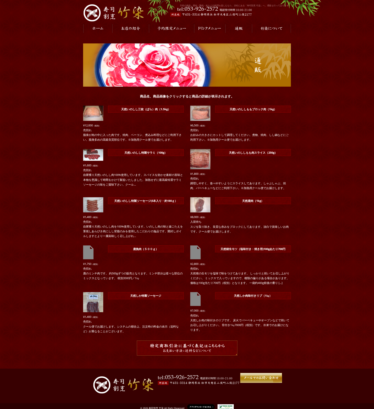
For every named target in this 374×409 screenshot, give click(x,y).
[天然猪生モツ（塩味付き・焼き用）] (195, 257)
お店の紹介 (130, 28)
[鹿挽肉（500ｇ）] (88, 257)
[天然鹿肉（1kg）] (200, 210)
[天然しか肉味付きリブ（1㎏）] (195, 304)
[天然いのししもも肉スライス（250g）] (200, 167)
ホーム (97, 28)
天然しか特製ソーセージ (145, 296)
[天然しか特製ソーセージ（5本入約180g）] (93, 310)
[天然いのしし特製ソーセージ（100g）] (93, 210)
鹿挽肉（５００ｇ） (145, 249)
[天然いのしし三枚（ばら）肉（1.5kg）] (93, 118)
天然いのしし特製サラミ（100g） (145, 152)
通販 (238, 28)
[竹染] (113, 12)
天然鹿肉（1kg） (253, 201)
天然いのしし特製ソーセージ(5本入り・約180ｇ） (145, 201)
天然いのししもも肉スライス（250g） (253, 152)
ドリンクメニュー (209, 28)
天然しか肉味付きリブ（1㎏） (253, 296)
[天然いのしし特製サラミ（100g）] (93, 158)
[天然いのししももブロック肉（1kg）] (200, 118)
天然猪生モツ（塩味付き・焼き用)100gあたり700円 (253, 249)
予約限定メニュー (171, 28)
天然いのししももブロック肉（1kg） (253, 109)
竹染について (271, 28)
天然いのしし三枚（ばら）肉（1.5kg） (146, 109)
